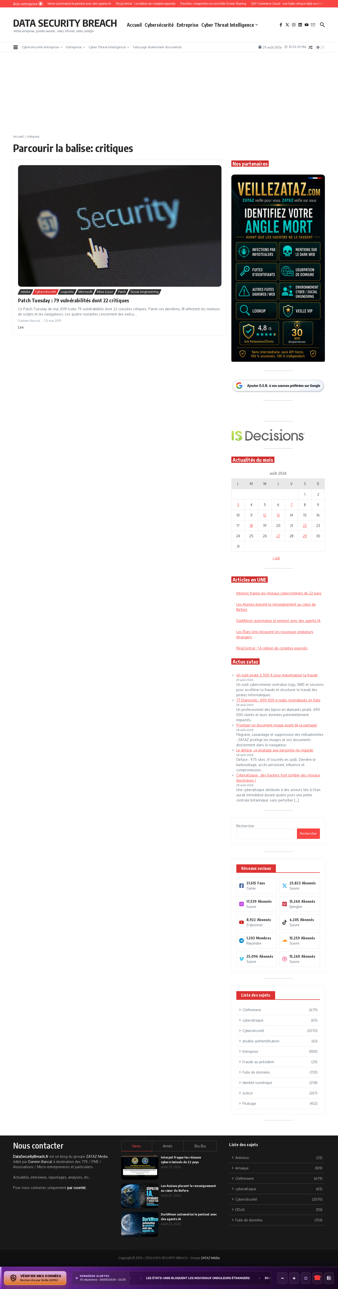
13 (278, 515)
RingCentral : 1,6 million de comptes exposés (272, 648)
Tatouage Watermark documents (157, 47)
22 (305, 525)
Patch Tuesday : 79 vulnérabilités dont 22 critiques (73, 300)
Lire (21, 327)
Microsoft (85, 292)
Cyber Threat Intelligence (227, 25)
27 (278, 536)
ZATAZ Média (210, 1258)
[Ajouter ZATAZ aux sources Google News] (329, 1278)
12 (264, 515)
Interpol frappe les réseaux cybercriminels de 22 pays (278, 593)
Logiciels (67, 292)
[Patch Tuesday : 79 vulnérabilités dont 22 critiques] (119, 226)
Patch (122, 292)
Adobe (25, 292)
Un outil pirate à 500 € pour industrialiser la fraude (277, 675)
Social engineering (144, 292)
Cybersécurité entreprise (40, 47)
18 (251, 525)
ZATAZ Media (97, 1156)
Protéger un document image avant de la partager (276, 725)
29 (305, 536)
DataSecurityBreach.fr (30, 1156)
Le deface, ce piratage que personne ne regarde (274, 750)
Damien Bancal (40, 1162)
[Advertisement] (169, 97)
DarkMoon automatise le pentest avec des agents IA (278, 621)
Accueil (134, 25)
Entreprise (187, 25)
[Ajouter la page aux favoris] (306, 1278)
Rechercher (245, 826)
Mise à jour (105, 292)
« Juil (276, 558)
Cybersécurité (159, 25)
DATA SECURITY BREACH (65, 23)
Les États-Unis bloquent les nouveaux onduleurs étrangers (144, 1278)
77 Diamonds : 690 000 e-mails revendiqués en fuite (278, 700)
